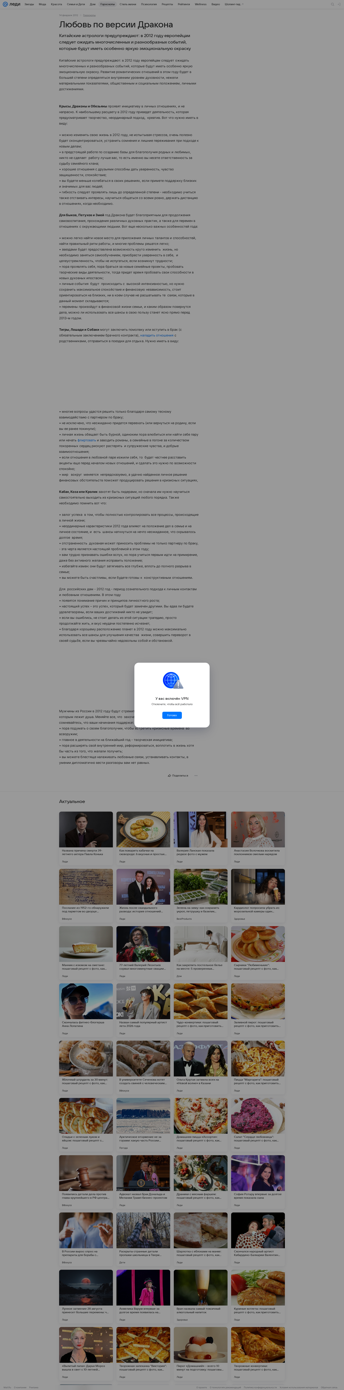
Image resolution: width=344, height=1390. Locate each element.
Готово (172, 715)
